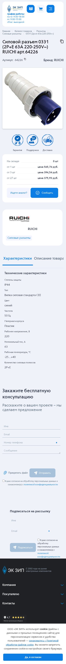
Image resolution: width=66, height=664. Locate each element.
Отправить (45, 473)
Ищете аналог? (18, 192)
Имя (6, 426)
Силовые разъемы (19, 238)
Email (7, 434)
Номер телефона (13, 442)
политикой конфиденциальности (41, 484)
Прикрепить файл (18, 472)
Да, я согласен (33, 657)
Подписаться (25, 547)
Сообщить (47, 192)
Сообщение (10, 451)
